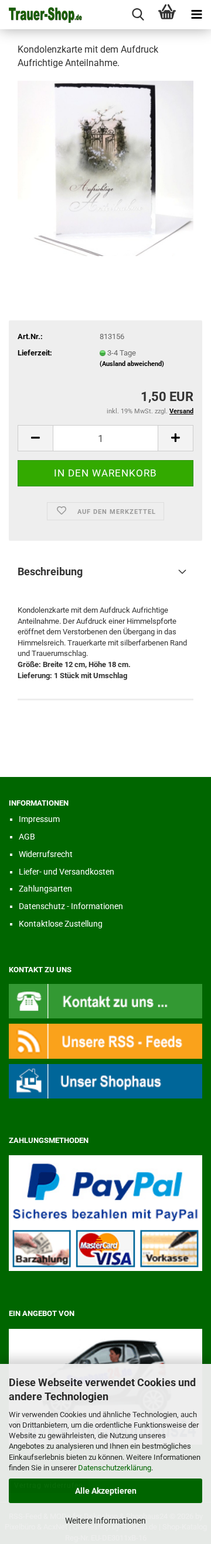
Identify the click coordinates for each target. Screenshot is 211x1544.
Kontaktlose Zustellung (61, 923)
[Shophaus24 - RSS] (105, 1040)
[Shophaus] (105, 1080)
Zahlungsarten (45, 888)
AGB (27, 836)
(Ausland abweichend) (132, 364)
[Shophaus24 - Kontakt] (105, 1000)
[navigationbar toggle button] (196, 14)
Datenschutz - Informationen (71, 906)
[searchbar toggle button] (137, 14)
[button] (35, 438)
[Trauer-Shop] (41, 14)
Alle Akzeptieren (106, 1490)
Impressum (39, 819)
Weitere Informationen (105, 1520)
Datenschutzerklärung (114, 1467)
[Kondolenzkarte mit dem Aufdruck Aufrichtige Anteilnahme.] (105, 167)
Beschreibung (50, 571)
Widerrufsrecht (46, 854)
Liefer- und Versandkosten (66, 871)
